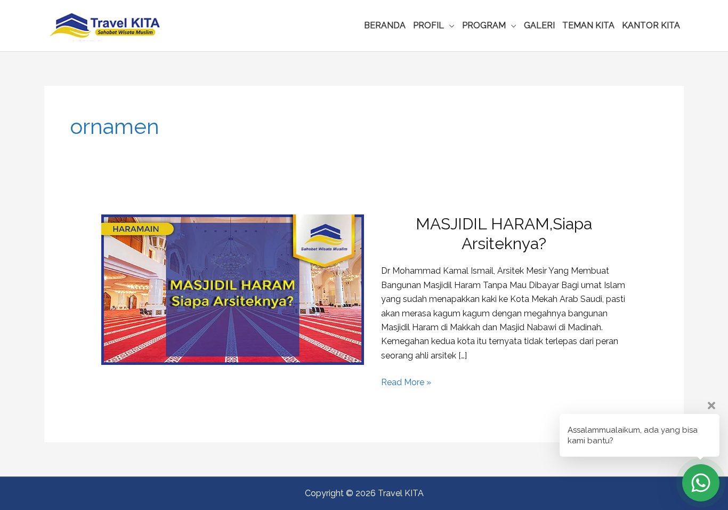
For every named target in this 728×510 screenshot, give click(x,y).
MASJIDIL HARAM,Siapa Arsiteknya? (504, 233)
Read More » (406, 383)
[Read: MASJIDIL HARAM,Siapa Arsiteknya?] (232, 289)
